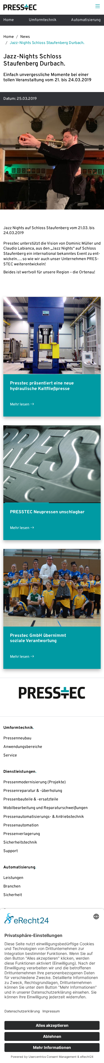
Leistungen (13, 878)
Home (8, 20)
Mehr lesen (20, 404)
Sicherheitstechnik (20, 842)
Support (10, 851)
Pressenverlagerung (21, 834)
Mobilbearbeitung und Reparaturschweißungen (45, 808)
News (25, 37)
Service (10, 755)
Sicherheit (12, 895)
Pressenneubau (17, 738)
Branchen (12, 886)
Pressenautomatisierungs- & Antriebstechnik (43, 816)
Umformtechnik (42, 20)
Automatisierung (86, 20)
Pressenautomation (21, 825)
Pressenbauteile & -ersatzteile (30, 799)
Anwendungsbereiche (22, 747)
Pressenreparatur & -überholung (32, 791)
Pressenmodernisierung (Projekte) (34, 782)
